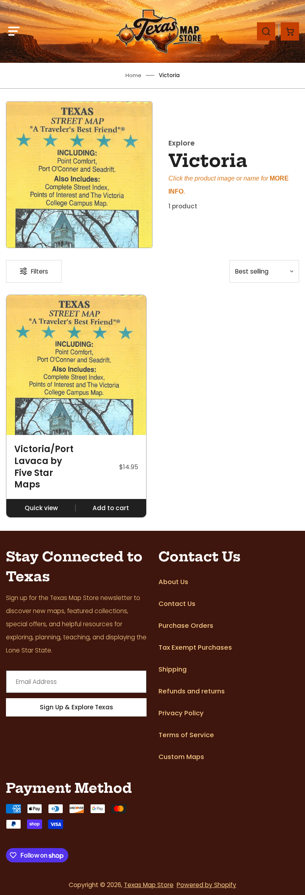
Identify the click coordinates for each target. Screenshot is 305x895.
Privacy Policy (181, 713)
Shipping (172, 669)
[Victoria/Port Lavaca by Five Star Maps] (76, 365)
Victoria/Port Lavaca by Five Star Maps (43, 467)
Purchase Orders (185, 625)
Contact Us (176, 603)
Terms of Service (186, 735)
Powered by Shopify (206, 885)
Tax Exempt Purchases (195, 647)
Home (133, 75)
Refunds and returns (191, 691)
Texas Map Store (149, 885)
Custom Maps (181, 756)
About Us (173, 581)
